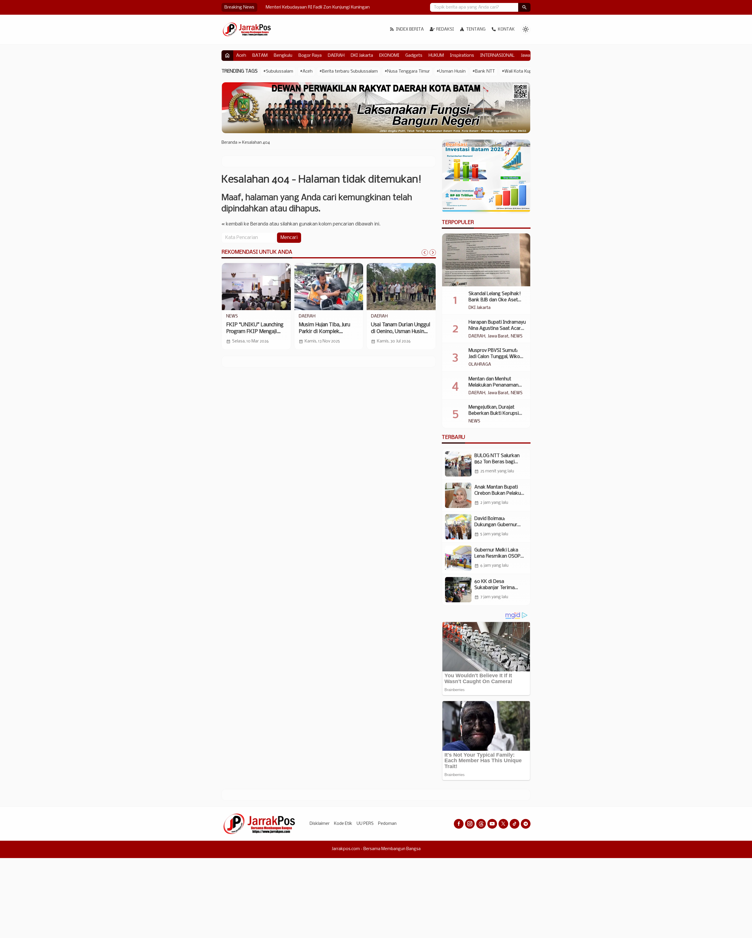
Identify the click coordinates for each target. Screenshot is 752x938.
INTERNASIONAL (497, 55)
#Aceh (306, 71)
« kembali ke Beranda (244, 224)
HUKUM (436, 55)
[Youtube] (492, 824)
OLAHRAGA (480, 365)
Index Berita (410, 29)
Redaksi (445, 29)
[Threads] (481, 824)
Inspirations (462, 55)
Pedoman (387, 824)
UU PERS (365, 824)
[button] (524, 7)
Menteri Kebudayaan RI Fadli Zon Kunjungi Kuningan (312, 7)
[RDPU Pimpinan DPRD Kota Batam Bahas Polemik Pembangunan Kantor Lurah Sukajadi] (256, 286)
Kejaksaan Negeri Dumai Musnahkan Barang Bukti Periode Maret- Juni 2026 (399, 331)
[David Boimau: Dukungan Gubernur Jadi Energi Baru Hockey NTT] (458, 526)
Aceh (241, 55)
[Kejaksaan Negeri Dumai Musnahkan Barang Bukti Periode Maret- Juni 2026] (401, 286)
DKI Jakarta (362, 55)
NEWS (517, 337)
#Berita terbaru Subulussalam (348, 71)
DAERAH (336, 55)
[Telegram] (526, 824)
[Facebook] (459, 824)
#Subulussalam (278, 71)
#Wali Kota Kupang (521, 71)
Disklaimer (320, 824)
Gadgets (413, 55)
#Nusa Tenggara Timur (407, 71)
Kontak (506, 29)
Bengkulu (283, 55)
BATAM (260, 55)
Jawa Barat (498, 337)
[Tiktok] (514, 824)
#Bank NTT (483, 71)
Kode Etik (343, 824)
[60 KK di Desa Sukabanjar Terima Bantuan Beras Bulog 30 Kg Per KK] (458, 589)
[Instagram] (470, 824)
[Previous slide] (425, 252)
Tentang (476, 29)
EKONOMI (389, 55)
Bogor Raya (310, 55)
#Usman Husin (451, 71)
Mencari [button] (289, 237)
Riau (375, 317)
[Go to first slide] (432, 252)
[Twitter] (503, 824)
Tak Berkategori (314, 317)
